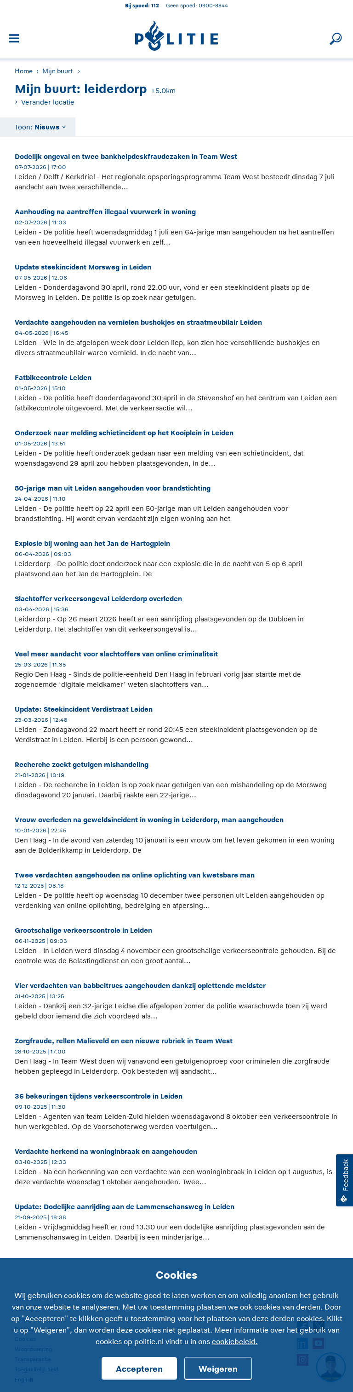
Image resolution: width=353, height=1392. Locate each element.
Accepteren (139, 1369)
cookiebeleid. (235, 1341)
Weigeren (218, 1369)
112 (155, 5)
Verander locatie (47, 102)
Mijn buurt (57, 71)
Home (24, 71)
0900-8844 (213, 5)
